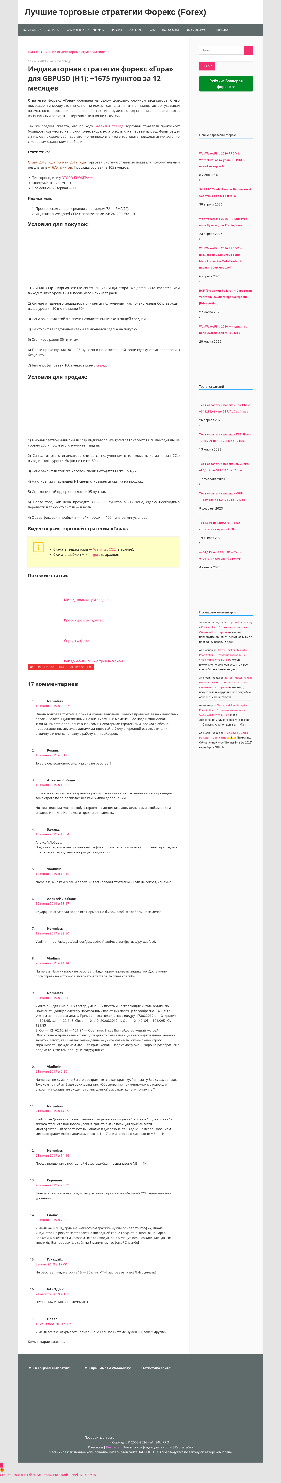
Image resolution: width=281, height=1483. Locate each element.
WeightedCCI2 (104, 549)
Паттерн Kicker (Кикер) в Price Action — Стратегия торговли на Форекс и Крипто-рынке (225, 627)
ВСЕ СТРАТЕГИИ (32, 30)
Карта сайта (184, 1447)
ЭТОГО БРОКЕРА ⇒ (77, 177)
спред (101, 365)
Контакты (95, 1447)
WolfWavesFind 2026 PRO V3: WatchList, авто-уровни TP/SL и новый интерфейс (222, 160)
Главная (34, 51)
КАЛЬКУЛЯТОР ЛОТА (77, 30)
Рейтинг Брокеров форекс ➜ (226, 84)
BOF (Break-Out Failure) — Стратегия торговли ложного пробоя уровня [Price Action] (225, 297)
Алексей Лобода (60, 61)
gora (96, 554)
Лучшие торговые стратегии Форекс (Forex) (115, 12)
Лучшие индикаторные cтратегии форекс (76, 51)
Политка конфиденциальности (147, 1447)
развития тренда (109, 126)
